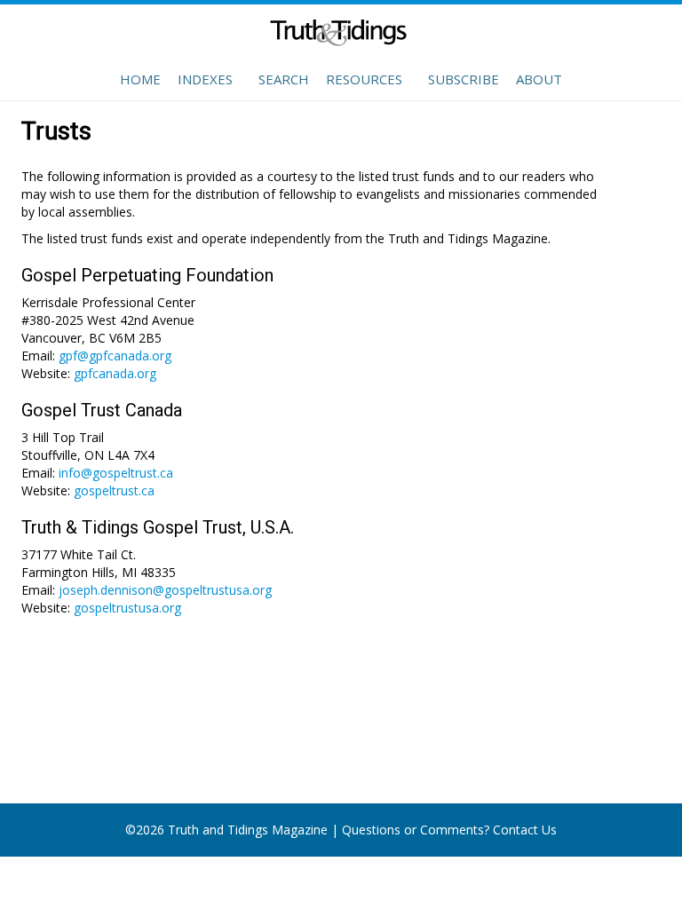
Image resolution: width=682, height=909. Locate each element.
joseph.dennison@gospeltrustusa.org (165, 589)
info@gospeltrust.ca (116, 472)
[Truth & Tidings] (341, 35)
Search (283, 79)
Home (140, 79)
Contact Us (525, 829)
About (539, 79)
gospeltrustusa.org (127, 607)
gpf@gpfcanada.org (115, 355)
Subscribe (463, 79)
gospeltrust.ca (114, 490)
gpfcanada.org (115, 373)
